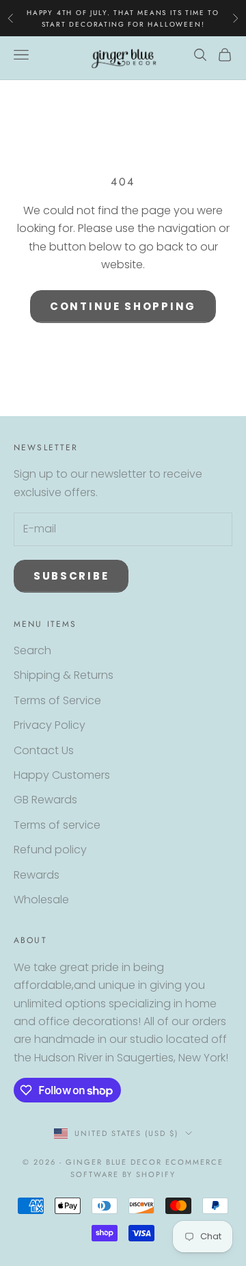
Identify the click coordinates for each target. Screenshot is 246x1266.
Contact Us (44, 750)
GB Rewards (45, 800)
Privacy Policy (49, 725)
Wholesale (41, 899)
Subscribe (71, 576)
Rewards (36, 875)
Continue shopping (123, 306)
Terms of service (57, 825)
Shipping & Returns (63, 675)
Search (32, 650)
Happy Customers (62, 775)
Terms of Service (57, 700)
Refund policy (50, 849)
